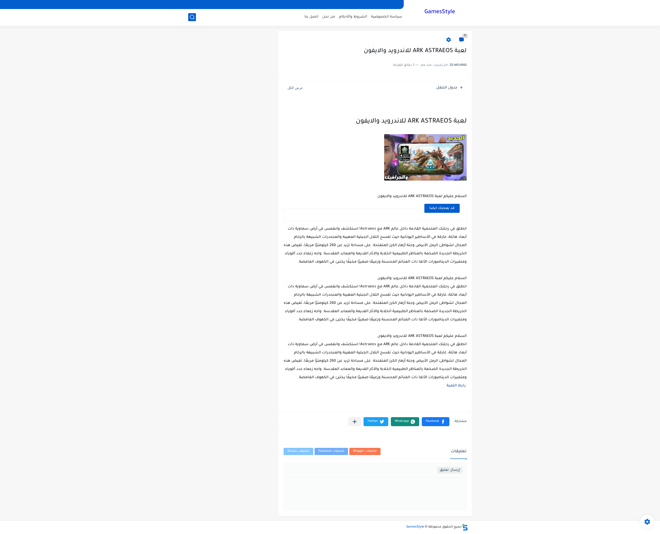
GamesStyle (439, 12)
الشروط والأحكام (353, 17)
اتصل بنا (311, 17)
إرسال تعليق (450, 470)
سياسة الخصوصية (386, 17)
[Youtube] (192, 4)
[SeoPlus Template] (465, 527)
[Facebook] (228, 4)
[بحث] (192, 17)
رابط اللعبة (456, 386)
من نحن (328, 17)
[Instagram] (219, 4)
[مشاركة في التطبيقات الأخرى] (354, 421)
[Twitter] (201, 4)
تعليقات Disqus (298, 451)
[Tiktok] (210, 4)
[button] (435, 421)
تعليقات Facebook (331, 451)
